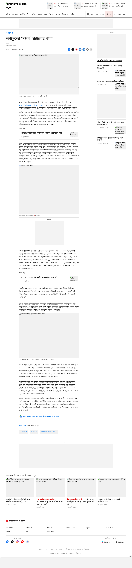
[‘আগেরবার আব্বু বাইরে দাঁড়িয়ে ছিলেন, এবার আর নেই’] (50, 487)
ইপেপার (8, 532)
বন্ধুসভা (88, 528)
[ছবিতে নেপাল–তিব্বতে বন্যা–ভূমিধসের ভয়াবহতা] (50, 6)
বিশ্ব (28, 14)
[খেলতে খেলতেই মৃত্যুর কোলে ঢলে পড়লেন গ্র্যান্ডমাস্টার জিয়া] (74, 134)
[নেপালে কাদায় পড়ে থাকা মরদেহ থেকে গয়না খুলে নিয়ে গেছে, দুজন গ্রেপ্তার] (77, 6)
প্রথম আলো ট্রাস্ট (70, 528)
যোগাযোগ (78, 549)
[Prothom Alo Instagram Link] (18, 542)
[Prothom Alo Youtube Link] (23, 542)
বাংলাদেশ (15, 14)
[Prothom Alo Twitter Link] (13, 542)
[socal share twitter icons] (73, 50)
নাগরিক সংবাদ (10, 528)
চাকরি (58, 14)
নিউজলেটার (87, 549)
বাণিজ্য (33, 14)
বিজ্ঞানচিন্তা (49, 528)
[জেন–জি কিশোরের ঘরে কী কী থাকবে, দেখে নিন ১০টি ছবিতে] (105, 6)
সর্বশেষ (8, 14)
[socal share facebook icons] (69, 50)
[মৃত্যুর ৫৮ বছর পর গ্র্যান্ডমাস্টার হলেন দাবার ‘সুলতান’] (74, 278)
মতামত (40, 14)
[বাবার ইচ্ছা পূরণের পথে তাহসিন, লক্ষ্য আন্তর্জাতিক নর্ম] (120, 130)
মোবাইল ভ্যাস (50, 532)
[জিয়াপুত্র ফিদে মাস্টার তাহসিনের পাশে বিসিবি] (120, 145)
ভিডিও (72, 14)
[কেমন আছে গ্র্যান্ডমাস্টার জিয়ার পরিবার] (120, 87)
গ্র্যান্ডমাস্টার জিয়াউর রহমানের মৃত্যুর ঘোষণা (32, 105)
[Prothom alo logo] (15, 521)
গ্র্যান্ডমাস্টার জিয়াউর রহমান (48, 432)
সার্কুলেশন (60, 549)
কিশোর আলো (30, 528)
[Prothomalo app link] (106, 542)
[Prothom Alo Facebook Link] (8, 542)
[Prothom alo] (19, 6)
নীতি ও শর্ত (69, 549)
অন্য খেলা (9, 33)
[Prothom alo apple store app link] (120, 542)
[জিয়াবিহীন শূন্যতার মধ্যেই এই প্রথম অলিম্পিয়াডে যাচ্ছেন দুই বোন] (20, 487)
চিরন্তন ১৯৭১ (109, 528)
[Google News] (27, 542)
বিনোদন (51, 14)
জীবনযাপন (65, 14)
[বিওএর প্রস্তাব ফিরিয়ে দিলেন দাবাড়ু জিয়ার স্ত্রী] (120, 73)
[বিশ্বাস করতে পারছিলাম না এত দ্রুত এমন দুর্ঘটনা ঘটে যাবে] (81, 487)
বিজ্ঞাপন (53, 549)
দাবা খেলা (34, 432)
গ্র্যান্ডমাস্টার (24, 432)
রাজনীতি (22, 14)
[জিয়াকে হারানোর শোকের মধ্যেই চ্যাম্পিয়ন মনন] (112, 487)
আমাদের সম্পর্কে (43, 549)
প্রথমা (27, 532)
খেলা (45, 14)
